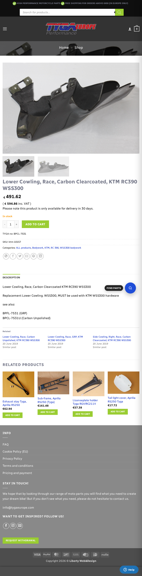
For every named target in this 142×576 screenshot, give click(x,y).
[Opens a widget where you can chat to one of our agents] (129, 570)
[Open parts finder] (130, 288)
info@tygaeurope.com (18, 507)
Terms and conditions (18, 465)
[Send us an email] (20, 526)
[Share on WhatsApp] (6, 256)
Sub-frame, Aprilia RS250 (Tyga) (49, 400)
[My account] (130, 29)
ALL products (23, 247)
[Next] (132, 108)
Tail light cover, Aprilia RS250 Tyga (121, 399)
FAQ (6, 444)
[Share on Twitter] (20, 256)
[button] (5, 28)
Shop (78, 47)
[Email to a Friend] (27, 256)
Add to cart (35, 224)
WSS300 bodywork (70, 247)
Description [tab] (11, 277)
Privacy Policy (12, 458)
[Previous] (10, 108)
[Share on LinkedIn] (40, 256)
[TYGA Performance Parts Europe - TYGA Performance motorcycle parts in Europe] (71, 29)
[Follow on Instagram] (13, 526)
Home (64, 47)
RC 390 (55, 247)
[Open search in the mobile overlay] (72, 12)
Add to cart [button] (12, 415)
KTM (47, 247)
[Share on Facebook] (13, 256)
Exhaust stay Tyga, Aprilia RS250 (15, 403)
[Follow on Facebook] (6, 526)
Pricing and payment (17, 473)
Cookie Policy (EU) (15, 451)
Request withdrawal (21, 540)
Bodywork (37, 247)
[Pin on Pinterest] (33, 256)
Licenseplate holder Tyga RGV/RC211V (85, 402)
